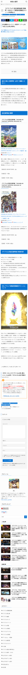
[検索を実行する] (25, 517)
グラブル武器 (6, 625)
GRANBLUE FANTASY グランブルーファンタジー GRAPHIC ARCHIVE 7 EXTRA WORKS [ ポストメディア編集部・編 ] (14, 216)
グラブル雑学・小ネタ (20, 14)
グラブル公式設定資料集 (6, 408)
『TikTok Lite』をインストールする (11, 395)
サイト (4, 450)
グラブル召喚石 (6, 628)
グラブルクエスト (7, 643)
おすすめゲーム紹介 (7, 661)
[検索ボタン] (26, 1)
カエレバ (9, 152)
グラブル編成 (6, 616)
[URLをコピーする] (25, 20)
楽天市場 (4, 154)
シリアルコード (5, 406)
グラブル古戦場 (6, 634)
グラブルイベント (6, 14)
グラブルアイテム (13, 14)
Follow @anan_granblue (6, 499)
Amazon (10, 154)
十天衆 (4, 646)
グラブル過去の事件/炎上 (8, 649)
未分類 (4, 667)
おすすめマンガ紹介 (7, 655)
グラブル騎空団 (6, 640)
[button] (3, 20)
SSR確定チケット (16, 406)
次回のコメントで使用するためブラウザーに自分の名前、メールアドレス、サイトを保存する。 (14, 456)
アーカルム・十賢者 (7, 637)
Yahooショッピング (18, 154)
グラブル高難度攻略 (7, 610)
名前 (4, 440)
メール (4, 445)
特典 (10, 406)
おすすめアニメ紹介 (7, 658)
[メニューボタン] (1, 1)
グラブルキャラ (6, 619)
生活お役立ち (6, 664)
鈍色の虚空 (14, 1)
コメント (5, 423)
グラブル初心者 (6, 613)
